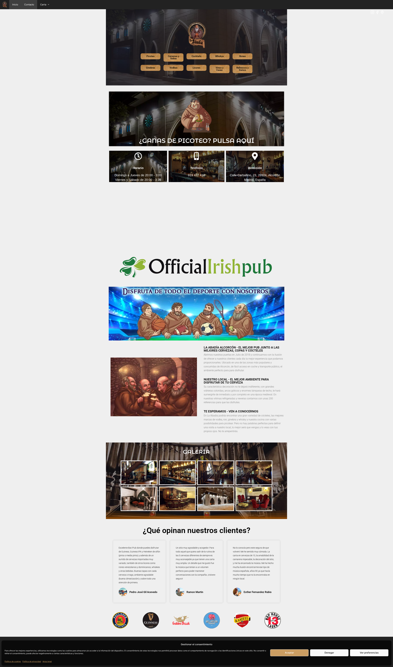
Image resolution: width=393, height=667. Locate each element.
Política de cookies (13, 661)
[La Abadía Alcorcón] (4, 4)
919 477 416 (196, 175)
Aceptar (289, 652)
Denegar (329, 652)
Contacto (29, 4)
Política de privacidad (31, 661)
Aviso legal (47, 661)
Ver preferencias (369, 652)
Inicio (15, 4)
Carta (43, 4)
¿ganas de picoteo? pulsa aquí (196, 140)
